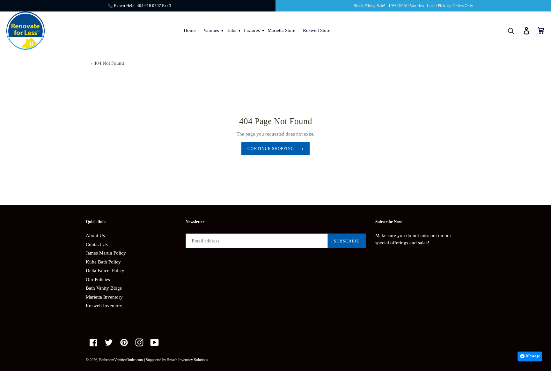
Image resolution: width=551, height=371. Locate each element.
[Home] (88, 63)
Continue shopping (270, 148)
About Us (95, 235)
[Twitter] (108, 342)
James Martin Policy (106, 253)
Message (533, 356)
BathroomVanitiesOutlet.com (121, 360)
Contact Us (97, 244)
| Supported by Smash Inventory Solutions (176, 360)
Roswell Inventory (104, 305)
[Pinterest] (124, 342)
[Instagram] (139, 342)
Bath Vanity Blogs (104, 288)
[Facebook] (93, 342)
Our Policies (98, 279)
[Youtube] (154, 342)
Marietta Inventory (104, 297)
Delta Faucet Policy (105, 270)
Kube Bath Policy (103, 261)
